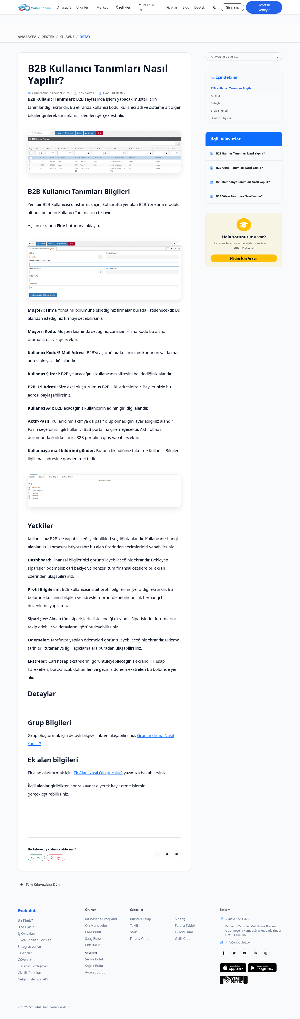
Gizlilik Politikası (30, 972)
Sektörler (25, 953)
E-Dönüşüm (184, 932)
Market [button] (103, 7)
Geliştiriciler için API (33, 979)
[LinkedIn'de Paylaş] (177, 854)
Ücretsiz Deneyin (264, 7)
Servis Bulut (94, 959)
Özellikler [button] (123, 7)
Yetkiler (215, 96)
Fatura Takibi (185, 925)
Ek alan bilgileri (220, 118)
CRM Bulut (93, 932)
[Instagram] (266, 953)
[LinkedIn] (255, 953)
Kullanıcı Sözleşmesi (33, 966)
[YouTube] (244, 953)
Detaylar (216, 103)
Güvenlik (24, 959)
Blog (185, 7)
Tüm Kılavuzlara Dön (42, 884)
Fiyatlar (172, 7)
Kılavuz (67, 36)
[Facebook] (223, 953)
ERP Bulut (92, 945)
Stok (133, 932)
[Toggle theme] (214, 7)
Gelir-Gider (183, 938)
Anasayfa (64, 7)
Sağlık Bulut (94, 965)
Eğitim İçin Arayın (244, 258)
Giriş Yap (232, 7)
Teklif (134, 925)
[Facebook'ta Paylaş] (157, 854)
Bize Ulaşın (26, 927)
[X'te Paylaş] (167, 854)
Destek (199, 7)
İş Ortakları (26, 933)
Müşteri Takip (140, 919)
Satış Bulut (93, 938)
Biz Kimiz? (25, 920)
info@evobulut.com (239, 942)
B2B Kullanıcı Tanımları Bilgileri (231, 88)
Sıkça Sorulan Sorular (34, 940)
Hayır (58, 858)
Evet (38, 858)
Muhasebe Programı (101, 919)
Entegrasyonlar (29, 946)
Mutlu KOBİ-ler (148, 7)
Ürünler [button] (82, 7)
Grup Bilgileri (219, 110)
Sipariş (180, 919)
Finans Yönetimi (142, 938)
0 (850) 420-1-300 (237, 919)
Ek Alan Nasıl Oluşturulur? (98, 773)
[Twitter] (234, 953)
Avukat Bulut (95, 972)
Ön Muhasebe (96, 925)
